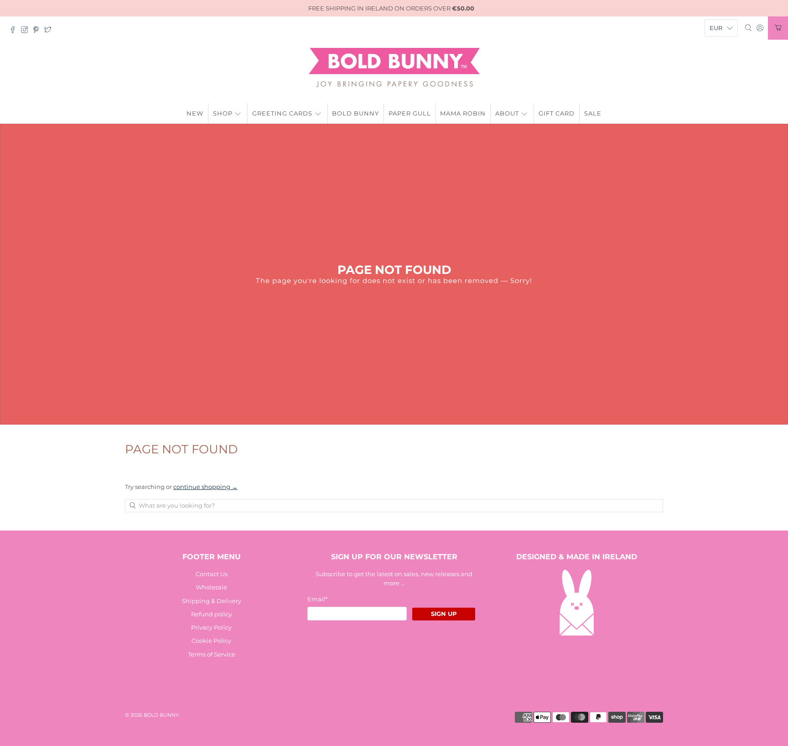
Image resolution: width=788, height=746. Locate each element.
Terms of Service (211, 654)
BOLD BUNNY (161, 715)
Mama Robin (463, 113)
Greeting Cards (282, 113)
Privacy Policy (211, 627)
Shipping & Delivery (211, 600)
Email (317, 599)
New (195, 113)
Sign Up (444, 613)
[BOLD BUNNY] (394, 67)
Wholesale (211, 587)
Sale (592, 113)
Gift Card (557, 113)
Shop (223, 113)
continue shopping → (205, 486)
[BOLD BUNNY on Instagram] (27, 31)
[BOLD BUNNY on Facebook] (15, 31)
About (507, 113)
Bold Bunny (355, 113)
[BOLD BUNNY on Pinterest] (38, 31)
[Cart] (778, 28)
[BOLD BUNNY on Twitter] (50, 31)
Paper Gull (410, 113)
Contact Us (212, 574)
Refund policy (211, 614)
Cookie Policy (211, 640)
